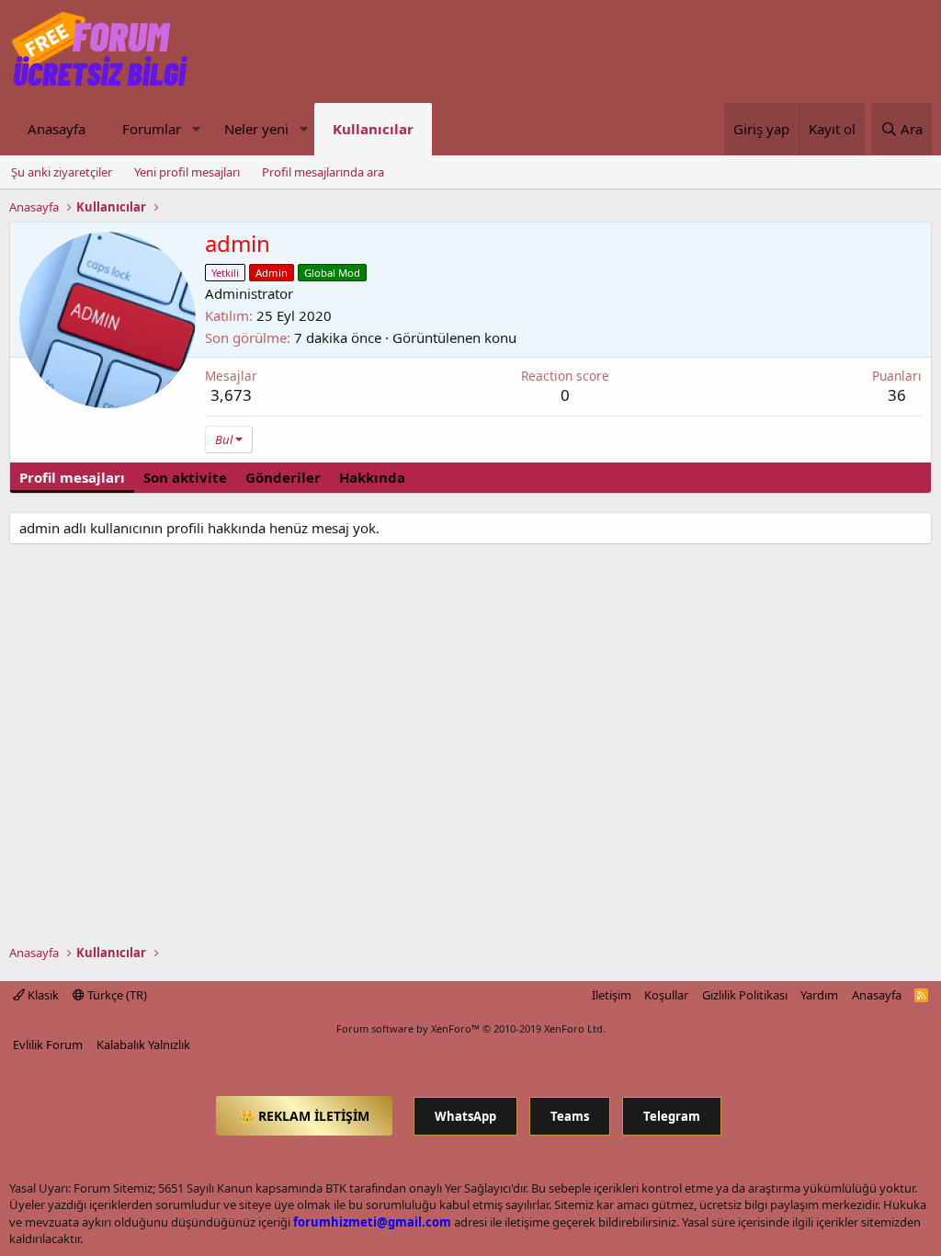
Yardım (819, 995)
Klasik (42, 995)
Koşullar (666, 995)
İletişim (611, 995)
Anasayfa (56, 129)
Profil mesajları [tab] (72, 477)
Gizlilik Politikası (745, 995)
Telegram (671, 1116)
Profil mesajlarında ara (323, 172)
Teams (569, 1116)
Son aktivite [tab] (185, 477)
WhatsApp (465, 1116)
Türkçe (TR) (116, 995)
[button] (196, 129)
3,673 (231, 394)
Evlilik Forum (48, 1044)
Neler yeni (256, 129)
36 (897, 394)
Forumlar (151, 129)
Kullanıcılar (373, 129)
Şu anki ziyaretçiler (61, 172)
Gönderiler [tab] (283, 477)
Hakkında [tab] (372, 477)
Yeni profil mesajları (187, 172)
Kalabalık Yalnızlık (143, 1044)
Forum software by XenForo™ (471, 1028)
